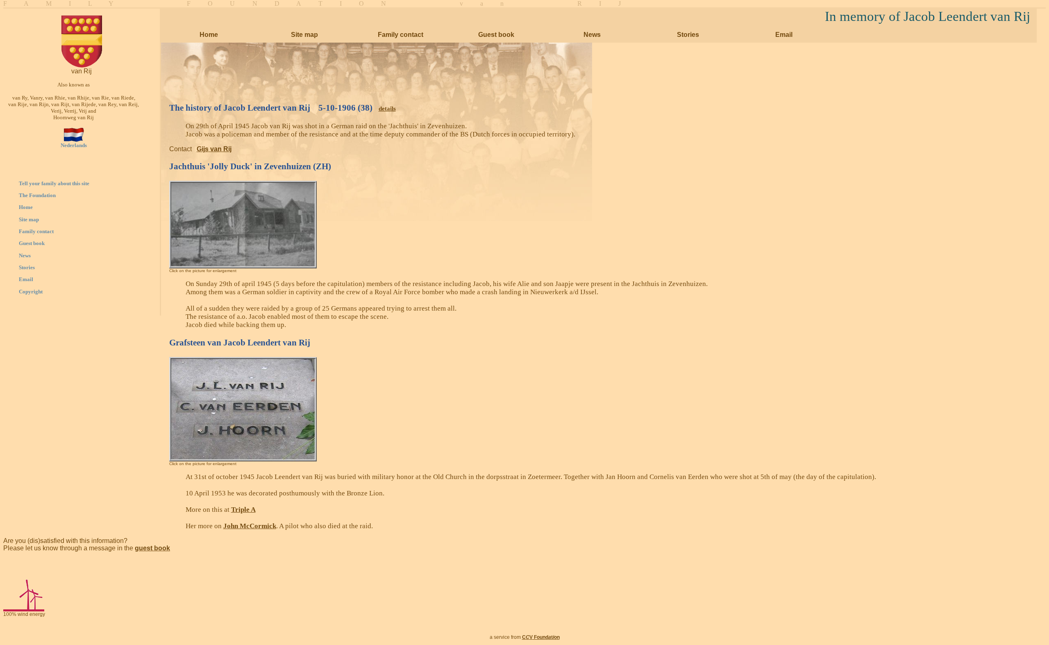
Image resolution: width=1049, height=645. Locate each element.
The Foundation (37, 195)
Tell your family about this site (54, 183)
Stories (27, 267)
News (25, 255)
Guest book (32, 243)
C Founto (541, 637)
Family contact (36, 231)
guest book (152, 548)
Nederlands (74, 145)
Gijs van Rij (214, 148)
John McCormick (249, 526)
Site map (29, 219)
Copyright (31, 291)
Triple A (243, 509)
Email (26, 279)
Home (26, 207)
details (387, 108)
